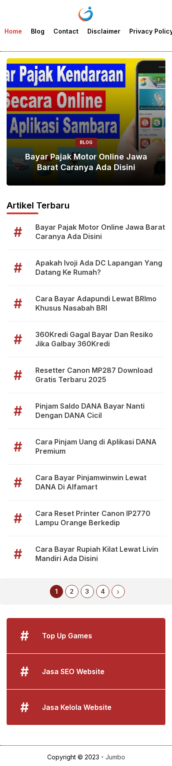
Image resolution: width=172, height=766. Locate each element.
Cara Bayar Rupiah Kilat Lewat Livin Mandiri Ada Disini (96, 554)
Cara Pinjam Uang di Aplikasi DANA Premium (96, 446)
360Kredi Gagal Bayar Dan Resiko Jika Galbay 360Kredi (94, 339)
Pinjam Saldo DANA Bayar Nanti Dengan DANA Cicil (90, 411)
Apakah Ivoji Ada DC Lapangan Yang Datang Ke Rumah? (98, 267)
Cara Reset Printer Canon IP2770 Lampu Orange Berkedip (92, 518)
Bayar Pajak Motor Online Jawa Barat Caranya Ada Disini (86, 161)
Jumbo (115, 757)
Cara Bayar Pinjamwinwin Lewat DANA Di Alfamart (90, 482)
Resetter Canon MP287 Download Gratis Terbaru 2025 (94, 375)
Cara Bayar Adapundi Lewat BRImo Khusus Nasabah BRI (96, 303)
